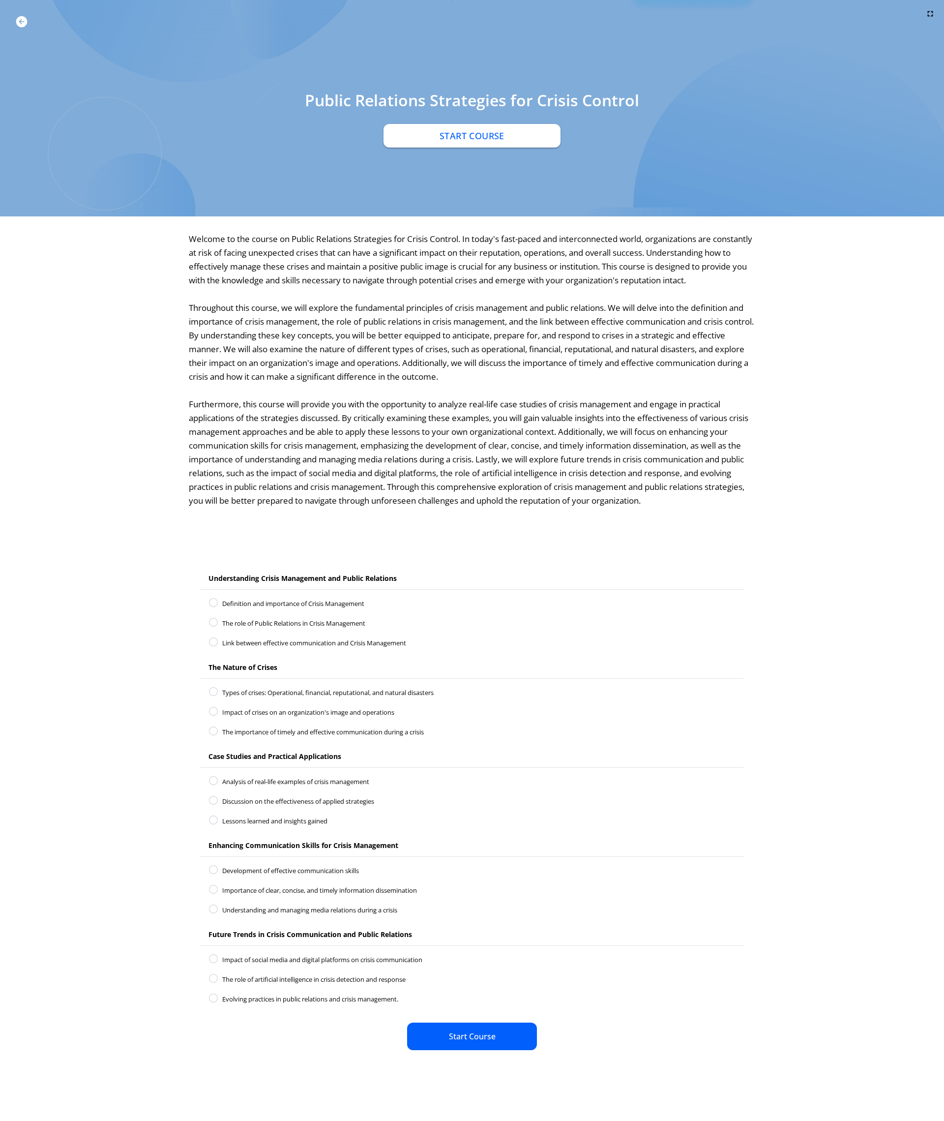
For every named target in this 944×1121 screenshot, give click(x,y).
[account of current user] (21, 21)
